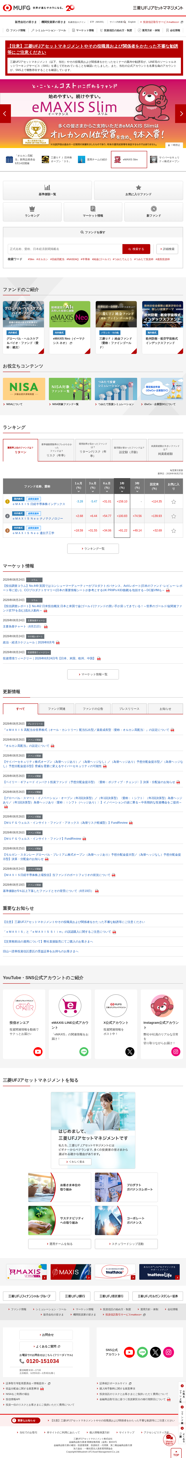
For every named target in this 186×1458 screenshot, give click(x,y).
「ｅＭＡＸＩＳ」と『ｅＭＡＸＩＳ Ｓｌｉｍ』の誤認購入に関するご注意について (57, 931)
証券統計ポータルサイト (114, 1383)
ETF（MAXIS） (97, 22)
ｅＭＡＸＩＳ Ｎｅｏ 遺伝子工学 (33, 533)
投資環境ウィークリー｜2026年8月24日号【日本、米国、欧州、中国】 (49, 658)
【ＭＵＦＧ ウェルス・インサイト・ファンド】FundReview (42, 838)
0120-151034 (42, 1361)
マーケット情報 (85, 1309)
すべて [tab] (20, 708)
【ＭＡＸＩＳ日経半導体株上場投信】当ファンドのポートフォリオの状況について (56, 874)
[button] (169, 1439)
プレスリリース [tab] (129, 708)
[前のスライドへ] (5, 113)
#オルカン (42, 259)
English (132, 22)
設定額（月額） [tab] (129, 450)
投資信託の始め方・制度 (117, 1309)
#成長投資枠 (163, 259)
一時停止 (175, 145)
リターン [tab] (20, 450)
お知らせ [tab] (165, 708)
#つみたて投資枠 (143, 259)
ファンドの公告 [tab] (93, 708)
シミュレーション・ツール (51, 1309)
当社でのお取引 (28, 1432)
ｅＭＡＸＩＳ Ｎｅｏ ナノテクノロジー (37, 518)
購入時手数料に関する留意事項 (117, 1388)
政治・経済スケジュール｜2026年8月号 (29, 642)
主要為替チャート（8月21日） (23, 626)
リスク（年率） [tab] (56, 450)
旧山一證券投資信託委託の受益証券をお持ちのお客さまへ (40, 951)
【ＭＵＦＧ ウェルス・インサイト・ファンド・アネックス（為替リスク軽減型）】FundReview (65, 822)
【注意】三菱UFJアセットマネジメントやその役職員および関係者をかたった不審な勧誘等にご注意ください (74, 921)
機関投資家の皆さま (84, 1314)
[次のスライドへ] (180, 113)
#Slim (31, 259)
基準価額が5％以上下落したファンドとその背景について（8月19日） (48, 890)
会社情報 (173, 1309)
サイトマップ (126, 1432)
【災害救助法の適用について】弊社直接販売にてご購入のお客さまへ (48, 941)
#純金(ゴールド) (101, 259)
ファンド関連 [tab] (56, 708)
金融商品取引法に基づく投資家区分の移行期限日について (133, 1399)
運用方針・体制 (149, 1309)
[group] (93, 113)
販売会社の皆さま (53, 1314)
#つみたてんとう (122, 259)
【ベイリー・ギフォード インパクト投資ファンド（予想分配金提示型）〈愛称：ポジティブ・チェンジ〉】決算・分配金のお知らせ (89, 782)
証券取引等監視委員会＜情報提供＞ (26, 1383)
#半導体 (85, 259)
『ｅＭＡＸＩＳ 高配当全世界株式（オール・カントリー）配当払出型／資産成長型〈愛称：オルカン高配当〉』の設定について (86, 729)
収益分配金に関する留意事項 (22, 1388)
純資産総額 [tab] (165, 450)
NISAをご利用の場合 (17, 1394)
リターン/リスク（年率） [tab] (93, 450)
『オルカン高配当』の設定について (26, 745)
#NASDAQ (73, 259)
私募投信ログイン (77, 22)
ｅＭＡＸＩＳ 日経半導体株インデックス (38, 504)
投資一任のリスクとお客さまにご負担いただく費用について (40, 1404)
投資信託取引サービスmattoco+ (161, 21)
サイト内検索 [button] (116, 22)
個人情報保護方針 (99, 1432)
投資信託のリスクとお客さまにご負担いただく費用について (134, 1394)
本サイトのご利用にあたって (63, 1432)
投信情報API (13, 1399)
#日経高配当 (57, 259)
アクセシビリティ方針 (156, 1432)
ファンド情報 (18, 1309)
